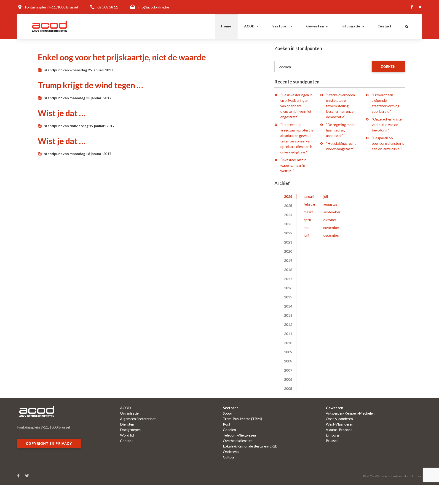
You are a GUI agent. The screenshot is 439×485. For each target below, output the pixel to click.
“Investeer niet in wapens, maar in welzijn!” (293, 165)
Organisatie (129, 413)
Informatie (351, 26)
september (331, 212)
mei (306, 227)
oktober (329, 219)
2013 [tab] (288, 315)
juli (325, 196)
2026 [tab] (288, 196)
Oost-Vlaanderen (339, 418)
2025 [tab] (288, 205)
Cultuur (229, 457)
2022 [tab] (288, 233)
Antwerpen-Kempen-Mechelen (350, 413)
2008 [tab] (288, 361)
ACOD (249, 26)
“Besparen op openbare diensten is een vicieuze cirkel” (388, 143)
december (331, 235)
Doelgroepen (130, 429)
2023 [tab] (288, 224)
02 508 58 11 (107, 7)
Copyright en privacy (49, 443)
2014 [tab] (288, 306)
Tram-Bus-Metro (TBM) (242, 418)
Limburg (332, 435)
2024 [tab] (288, 214)
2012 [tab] (288, 324)
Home (226, 26)
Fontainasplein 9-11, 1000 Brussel (51, 7)
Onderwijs (231, 451)
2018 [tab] (288, 269)
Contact (384, 26)
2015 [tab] (288, 297)
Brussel (331, 440)
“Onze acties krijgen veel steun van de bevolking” (387, 124)
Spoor (227, 413)
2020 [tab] (288, 251)
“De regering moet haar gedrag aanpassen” (340, 130)
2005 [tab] (288, 388)
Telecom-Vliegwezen (239, 435)
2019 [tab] (288, 260)
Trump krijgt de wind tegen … (90, 85)
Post (226, 424)
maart (308, 212)
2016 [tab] (288, 288)
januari (309, 196)
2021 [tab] (288, 242)
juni (306, 235)
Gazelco (229, 429)
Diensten (127, 424)
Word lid (127, 435)
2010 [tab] (288, 342)
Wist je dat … (61, 113)
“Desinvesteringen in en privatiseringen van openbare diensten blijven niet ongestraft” (296, 106)
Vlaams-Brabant (339, 429)
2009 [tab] (288, 352)
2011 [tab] (288, 333)
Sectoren (280, 26)
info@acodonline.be (153, 7)
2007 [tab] (288, 370)
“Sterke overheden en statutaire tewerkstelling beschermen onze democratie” (340, 106)
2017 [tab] (288, 278)
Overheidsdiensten (237, 440)
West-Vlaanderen (339, 424)
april (307, 219)
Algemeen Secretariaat (138, 418)
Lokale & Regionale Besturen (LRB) (250, 446)
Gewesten (315, 26)
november (331, 227)
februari (310, 204)
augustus (330, 204)
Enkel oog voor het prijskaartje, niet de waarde (122, 57)
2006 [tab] (288, 379)
